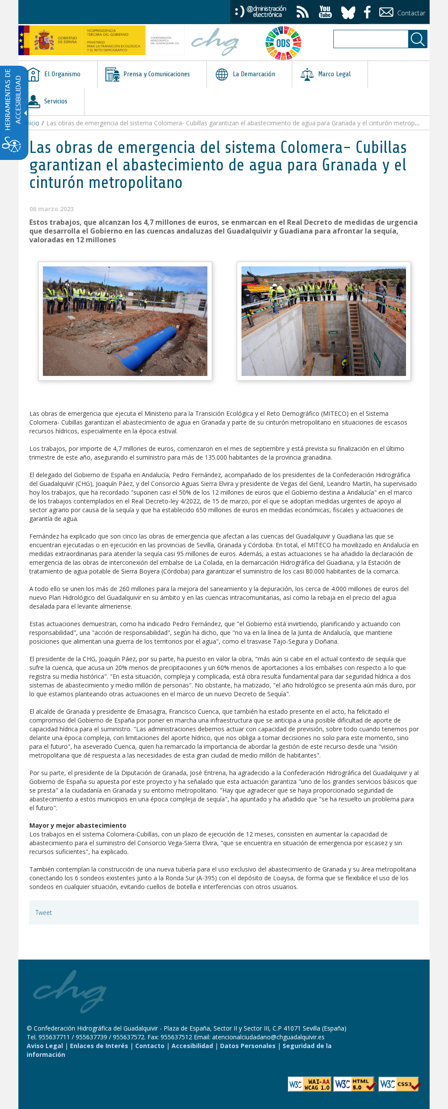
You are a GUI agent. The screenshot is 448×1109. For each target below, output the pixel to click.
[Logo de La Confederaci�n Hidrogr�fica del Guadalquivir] (215, 43)
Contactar (410, 13)
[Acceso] (260, 11)
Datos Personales (248, 1046)
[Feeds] (303, 13)
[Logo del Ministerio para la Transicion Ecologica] (101, 40)
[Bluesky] (348, 11)
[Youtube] (325, 13)
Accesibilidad (192, 1046)
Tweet (43, 912)
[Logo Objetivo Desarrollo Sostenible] (283, 42)
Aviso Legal (45, 1046)
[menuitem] (57, 74)
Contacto (149, 1046)
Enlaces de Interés (99, 1046)
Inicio (32, 123)
